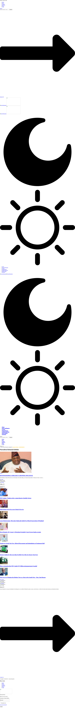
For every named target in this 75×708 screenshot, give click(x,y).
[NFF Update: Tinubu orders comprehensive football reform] (4, 495)
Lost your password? (3, 704)
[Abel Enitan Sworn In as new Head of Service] (4, 507)
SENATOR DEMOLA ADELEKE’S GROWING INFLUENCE (16, 475)
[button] (2, 579)
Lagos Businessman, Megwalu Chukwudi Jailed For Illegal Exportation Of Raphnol (22, 520)
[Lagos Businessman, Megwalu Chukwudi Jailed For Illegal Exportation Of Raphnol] (4, 518)
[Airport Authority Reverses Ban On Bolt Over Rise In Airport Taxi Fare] (4, 552)
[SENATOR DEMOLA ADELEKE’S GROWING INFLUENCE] (15, 472)
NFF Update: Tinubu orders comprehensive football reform (15, 498)
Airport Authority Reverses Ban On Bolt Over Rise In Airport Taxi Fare (19, 554)
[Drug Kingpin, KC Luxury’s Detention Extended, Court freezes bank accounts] (4, 529)
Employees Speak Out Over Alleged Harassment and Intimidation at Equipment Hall (22, 543)
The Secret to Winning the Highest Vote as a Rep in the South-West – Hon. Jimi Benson (23, 577)
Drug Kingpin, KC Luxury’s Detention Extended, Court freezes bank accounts (20, 532)
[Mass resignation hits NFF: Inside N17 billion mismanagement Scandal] (4, 563)
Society (1, 473)
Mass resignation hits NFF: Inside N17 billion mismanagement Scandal (18, 566)
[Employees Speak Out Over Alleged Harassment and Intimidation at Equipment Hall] (4, 541)
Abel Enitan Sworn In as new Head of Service (12, 509)
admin (2, 479)
